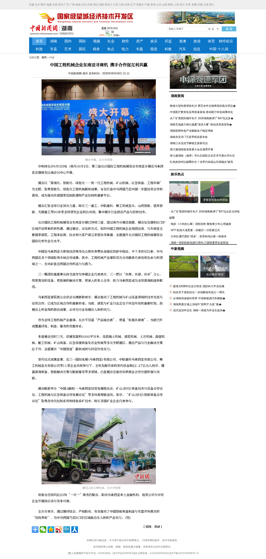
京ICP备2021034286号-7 (183, 553)
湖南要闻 (177, 96)
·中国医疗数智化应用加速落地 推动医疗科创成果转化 (201, 112)
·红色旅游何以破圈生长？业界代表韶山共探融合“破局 (201, 161)
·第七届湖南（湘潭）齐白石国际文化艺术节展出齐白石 (202, 155)
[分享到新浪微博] (58, 529)
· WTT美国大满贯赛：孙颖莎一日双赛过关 (194, 230)
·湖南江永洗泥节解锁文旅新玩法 (188, 143)
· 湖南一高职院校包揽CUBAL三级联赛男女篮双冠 (198, 242)
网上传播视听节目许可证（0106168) (89, 553)
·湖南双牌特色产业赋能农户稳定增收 (191, 130)
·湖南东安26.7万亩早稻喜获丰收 (188, 137)
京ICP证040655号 (123, 553)
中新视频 (177, 248)
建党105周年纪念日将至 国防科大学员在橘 (198, 286)
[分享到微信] (43, 529)
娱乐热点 (177, 174)
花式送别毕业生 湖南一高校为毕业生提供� (199, 310)
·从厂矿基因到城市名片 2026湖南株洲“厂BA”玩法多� (201, 118)
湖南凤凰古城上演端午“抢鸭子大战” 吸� (197, 304)
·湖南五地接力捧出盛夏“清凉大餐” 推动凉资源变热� (200, 124)
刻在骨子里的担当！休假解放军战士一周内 (198, 292)
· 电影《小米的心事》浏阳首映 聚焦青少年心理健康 (200, 224)
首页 (44, 57)
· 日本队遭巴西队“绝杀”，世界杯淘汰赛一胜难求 (198, 236)
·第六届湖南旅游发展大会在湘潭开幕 (191, 149)
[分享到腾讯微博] (66, 529)
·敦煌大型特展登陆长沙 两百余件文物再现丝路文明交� (202, 105)
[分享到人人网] (74, 529)
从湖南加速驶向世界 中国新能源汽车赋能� (199, 298)
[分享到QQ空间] (51, 529)
